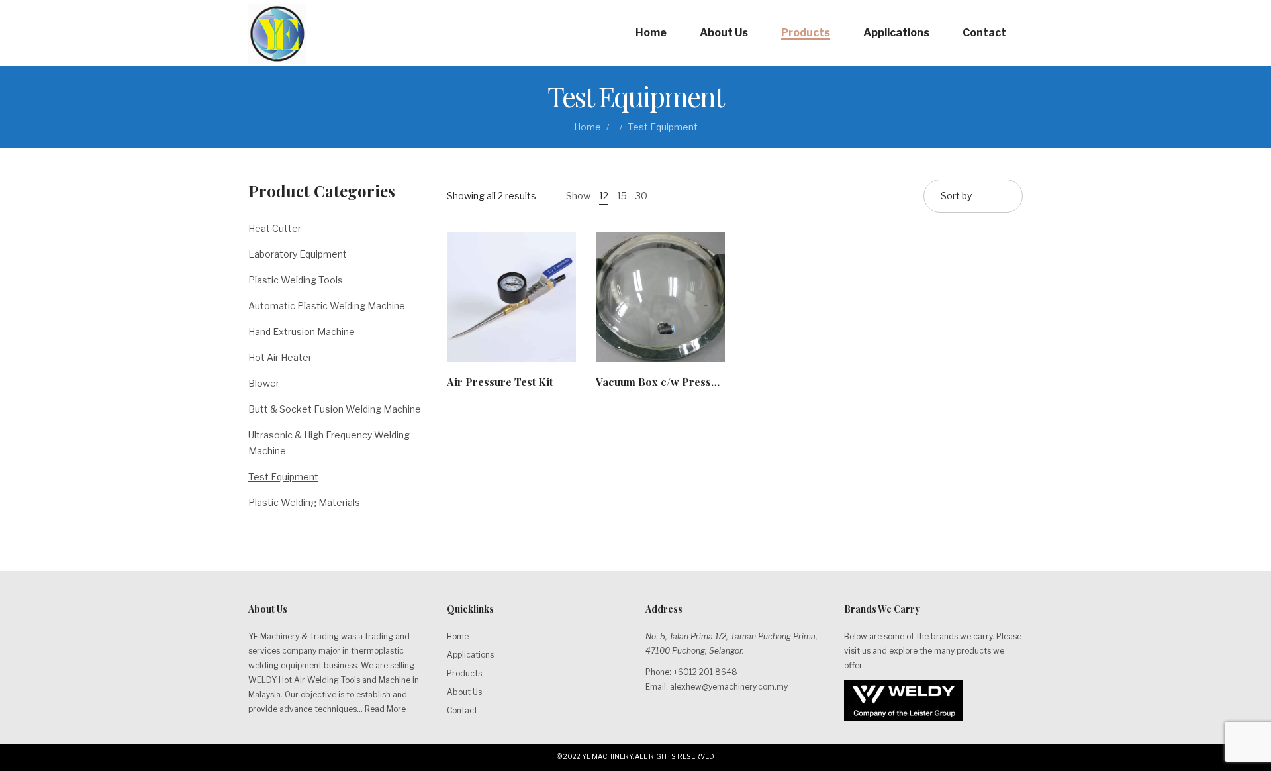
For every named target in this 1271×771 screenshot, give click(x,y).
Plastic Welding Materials (304, 502)
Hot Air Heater (280, 357)
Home (587, 126)
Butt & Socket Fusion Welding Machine (334, 409)
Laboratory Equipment (297, 254)
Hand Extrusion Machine (301, 331)
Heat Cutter (274, 228)
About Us (464, 692)
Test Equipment (283, 476)
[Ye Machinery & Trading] (277, 33)
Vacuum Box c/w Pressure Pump (677, 382)
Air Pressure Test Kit (500, 382)
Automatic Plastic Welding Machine (326, 305)
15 (622, 195)
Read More (385, 709)
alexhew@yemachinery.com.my (729, 687)
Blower (263, 383)
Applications (470, 655)
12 (603, 195)
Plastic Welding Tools (295, 279)
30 (641, 195)
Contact (462, 710)
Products (464, 673)
